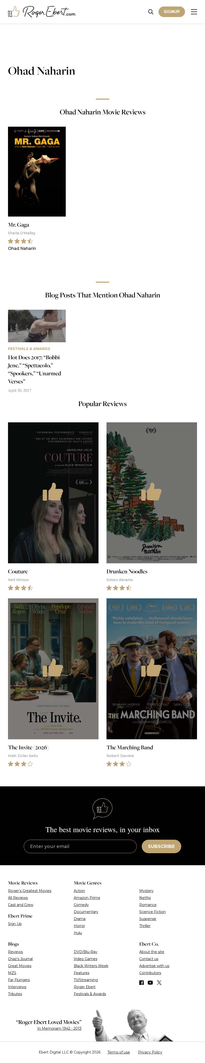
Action (79, 891)
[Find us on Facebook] (141, 982)
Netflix (145, 898)
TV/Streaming (86, 980)
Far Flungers (19, 980)
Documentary (86, 912)
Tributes (15, 994)
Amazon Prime (87, 898)
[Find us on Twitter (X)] (159, 982)
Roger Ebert (85, 987)
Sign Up (15, 924)
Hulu (78, 933)
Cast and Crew (20, 905)
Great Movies (19, 966)
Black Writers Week (91, 966)
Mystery (146, 891)
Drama (80, 919)
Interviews (17, 987)
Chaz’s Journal (20, 959)
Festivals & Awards (90, 994)
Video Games (85, 959)
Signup (172, 11)
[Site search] (151, 12)
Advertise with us (154, 966)
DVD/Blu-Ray (85, 952)
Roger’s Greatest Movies (29, 891)
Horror (79, 926)
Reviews (15, 952)
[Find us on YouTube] (150, 983)
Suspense (147, 919)
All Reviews (18, 898)
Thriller (144, 926)
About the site (151, 952)
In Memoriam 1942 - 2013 (59, 1028)
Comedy (81, 905)
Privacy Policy (150, 1052)
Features (81, 973)
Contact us (148, 959)
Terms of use (119, 1052)
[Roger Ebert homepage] (42, 12)
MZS (12, 973)
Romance (147, 905)
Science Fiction (152, 912)
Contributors (150, 973)
